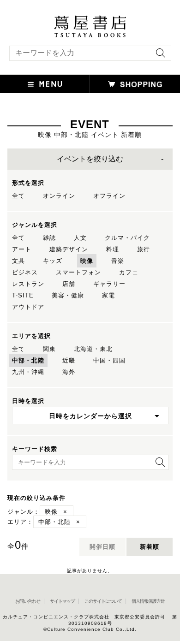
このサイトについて (103, 601)
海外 (68, 371)
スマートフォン (78, 272)
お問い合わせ (27, 601)
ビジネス (25, 272)
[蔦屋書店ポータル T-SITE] (90, 20)
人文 (80, 237)
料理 (112, 249)
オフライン (109, 195)
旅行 (143, 249)
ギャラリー (109, 283)
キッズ (52, 260)
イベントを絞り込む (90, 159)
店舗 (68, 283)
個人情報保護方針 (148, 601)
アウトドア (28, 306)
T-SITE (23, 295)
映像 (86, 260)
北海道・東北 (93, 348)
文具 (18, 260)
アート (21, 249)
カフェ (128, 272)
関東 (49, 348)
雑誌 (49, 237)
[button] (45, 84)
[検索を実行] (158, 56)
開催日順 (102, 546)
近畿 (68, 360)
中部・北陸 (28, 360)
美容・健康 (68, 295)
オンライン (59, 195)
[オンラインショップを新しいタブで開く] (135, 84)
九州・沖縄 (28, 371)
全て (18, 195)
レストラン (28, 283)
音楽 (117, 260)
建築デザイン (68, 249)
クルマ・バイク (127, 237)
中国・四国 (109, 360)
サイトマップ (62, 601)
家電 (108, 295)
